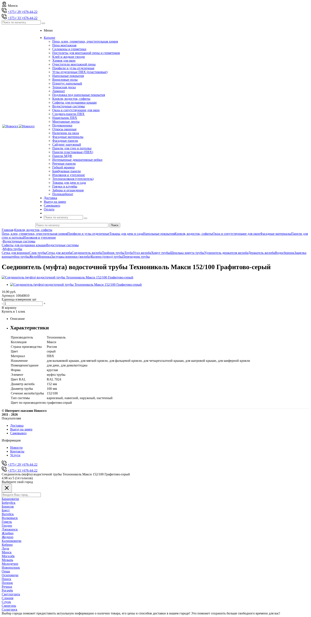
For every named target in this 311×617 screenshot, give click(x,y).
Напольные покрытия (68, 76)
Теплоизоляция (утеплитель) (73, 179)
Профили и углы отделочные (73, 68)
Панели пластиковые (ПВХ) (72, 152)
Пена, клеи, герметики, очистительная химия (85, 41)
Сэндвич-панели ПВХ (68, 114)
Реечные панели (64, 163)
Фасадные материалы (67, 137)
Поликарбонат (62, 194)
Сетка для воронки (15, 253)
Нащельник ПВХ (64, 118)
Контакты (17, 451)
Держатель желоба (261, 253)
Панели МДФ (62, 156)
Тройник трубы (113, 253)
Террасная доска (64, 87)
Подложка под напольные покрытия (78, 95)
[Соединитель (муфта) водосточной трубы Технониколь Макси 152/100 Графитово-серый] (67, 277)
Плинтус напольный (67, 83)
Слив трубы (37, 253)
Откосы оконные (64, 129)
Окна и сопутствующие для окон (76, 110)
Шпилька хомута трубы (187, 253)
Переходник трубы (136, 256)
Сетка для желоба (59, 253)
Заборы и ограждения (68, 190)
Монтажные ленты (66, 121)
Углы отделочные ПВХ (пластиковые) (79, 72)
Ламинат (58, 91)
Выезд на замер (21, 429)
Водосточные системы (68, 106)
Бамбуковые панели (66, 171)
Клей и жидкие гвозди (68, 56)
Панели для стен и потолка (71, 148)
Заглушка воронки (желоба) (71, 256)
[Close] (7, 488)
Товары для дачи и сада (69, 182)
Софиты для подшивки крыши (74, 102)
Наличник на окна (65, 133)
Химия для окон (64, 60)
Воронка (45, 256)
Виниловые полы (65, 79)
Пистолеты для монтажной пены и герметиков (86, 53)
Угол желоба (142, 253)
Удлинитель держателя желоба (226, 253)
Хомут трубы (160, 253)
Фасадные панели (65, 140)
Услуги (15, 455)
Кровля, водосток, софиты (71, 98)
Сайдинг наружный (66, 144)
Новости (16, 447)
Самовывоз (18, 433)
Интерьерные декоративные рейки (77, 160)
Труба (128, 253)
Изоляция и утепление (68, 175)
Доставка (16, 425)
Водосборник (284, 253)
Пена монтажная (64, 45)
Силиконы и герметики (69, 49)
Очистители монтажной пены (74, 64)
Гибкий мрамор (63, 167)
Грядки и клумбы (64, 186)
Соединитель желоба (87, 253)
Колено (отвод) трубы (106, 256)
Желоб (34, 256)
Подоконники (62, 125)
